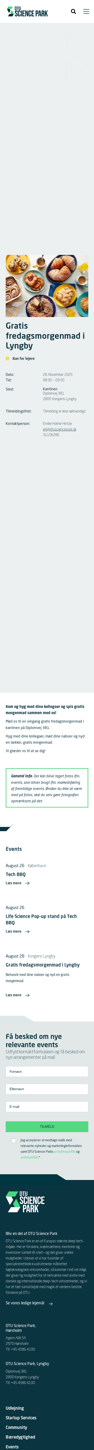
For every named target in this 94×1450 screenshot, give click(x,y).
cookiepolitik (29, 1157)
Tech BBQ (16, 875)
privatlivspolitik (64, 1151)
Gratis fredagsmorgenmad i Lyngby (43, 965)
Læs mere (13, 883)
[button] (73, 11)
